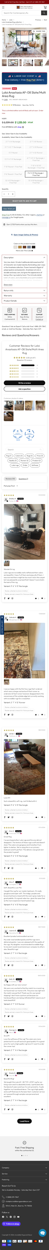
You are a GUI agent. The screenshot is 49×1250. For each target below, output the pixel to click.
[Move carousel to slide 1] (21, 1155)
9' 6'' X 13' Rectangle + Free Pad (36, 174)
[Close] (2, 617)
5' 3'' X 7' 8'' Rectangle (13, 159)
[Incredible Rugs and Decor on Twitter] (6, 1217)
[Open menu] (3, 7)
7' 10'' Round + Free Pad (13, 167)
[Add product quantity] (13, 194)
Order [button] (25, 465)
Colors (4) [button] (19, 456)
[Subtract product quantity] (4, 194)
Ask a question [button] (24, 389)
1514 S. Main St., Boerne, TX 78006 (19, 1206)
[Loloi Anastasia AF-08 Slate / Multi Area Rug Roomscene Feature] (24, 42)
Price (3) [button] (40, 456)
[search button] (44, 12)
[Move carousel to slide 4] (27, 1155)
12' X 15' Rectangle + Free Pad (13, 181)
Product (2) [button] (36, 460)
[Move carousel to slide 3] (25, 1155)
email (4, 329)
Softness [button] (35, 465)
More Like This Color (24, 250)
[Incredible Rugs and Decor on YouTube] (18, 1217)
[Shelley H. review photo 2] (7, 563)
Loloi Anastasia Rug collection (12, 22)
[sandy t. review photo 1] (24, 767)
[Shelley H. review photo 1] (24, 532)
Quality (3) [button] (13, 460)
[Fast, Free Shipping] (24, 1142)
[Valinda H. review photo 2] (7, 682)
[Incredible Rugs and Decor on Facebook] (3, 1217)
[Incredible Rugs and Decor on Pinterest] (10, 1217)
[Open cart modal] (45, 7)
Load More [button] (24, 1121)
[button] (7, 105)
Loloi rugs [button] (15, 465)
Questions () (23, 479)
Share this (40, 31)
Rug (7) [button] (8, 456)
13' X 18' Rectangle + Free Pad (36, 181)
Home (4, 20)
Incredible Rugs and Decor (23, 1235)
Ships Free (6, 215)
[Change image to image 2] (13, 62)
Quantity (5, 189)
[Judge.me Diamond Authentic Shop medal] (17, 434)
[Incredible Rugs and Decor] (24, 7)
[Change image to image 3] (21, 62)
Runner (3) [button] (24, 460)
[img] (9, 495)
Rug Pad (31, 80)
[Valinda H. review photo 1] (24, 650)
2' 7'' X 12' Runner (36, 153)
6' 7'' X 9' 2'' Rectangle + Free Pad (36, 159)
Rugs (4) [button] (30, 456)
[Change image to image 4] (28, 62)
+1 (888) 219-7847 (12, 1197)
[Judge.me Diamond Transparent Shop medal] (29, 434)
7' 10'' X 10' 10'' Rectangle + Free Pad (36, 167)
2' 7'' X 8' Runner (36, 142)
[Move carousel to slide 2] (23, 1155)
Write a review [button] (24, 383)
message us (6, 217)
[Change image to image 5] (38, 62)
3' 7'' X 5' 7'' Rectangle (13, 147)
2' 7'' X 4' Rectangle (13, 142)
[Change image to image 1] (4, 62)
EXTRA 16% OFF (2, 626)
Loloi (10, 20)
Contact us (39, 319)
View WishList (9, 208)
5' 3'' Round (13, 153)
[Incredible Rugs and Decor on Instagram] (14, 1217)
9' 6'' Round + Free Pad (13, 174)
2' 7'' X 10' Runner (36, 147)
